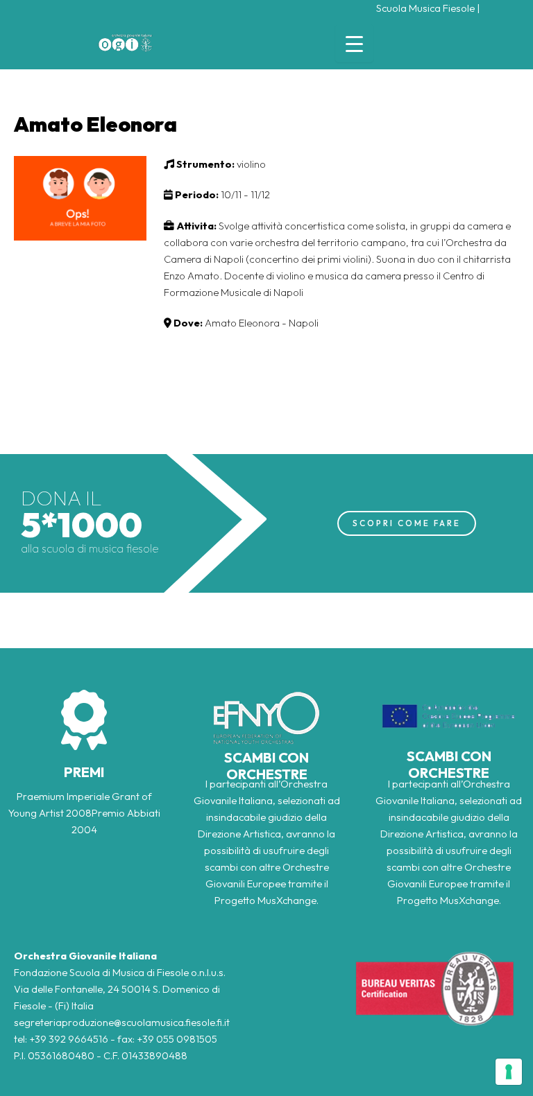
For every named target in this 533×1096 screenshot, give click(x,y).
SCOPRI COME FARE (407, 523)
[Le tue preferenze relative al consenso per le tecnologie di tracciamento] (509, 1072)
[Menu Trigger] (354, 43)
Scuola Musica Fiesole (425, 8)
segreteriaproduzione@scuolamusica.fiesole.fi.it (122, 1022)
